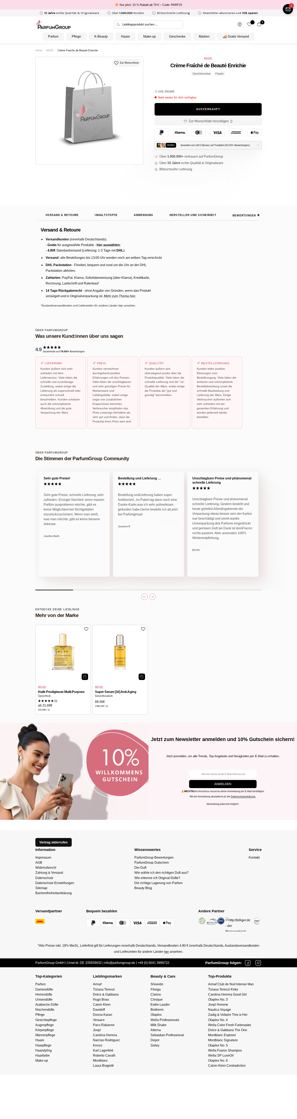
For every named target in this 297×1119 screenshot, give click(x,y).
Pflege (76, 36)
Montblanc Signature (223, 1040)
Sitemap (41, 888)
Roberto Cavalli (104, 1055)
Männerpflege (45, 1035)
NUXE (50, 50)
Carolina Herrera (105, 1035)
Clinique (157, 999)
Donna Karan (102, 1014)
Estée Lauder (160, 1004)
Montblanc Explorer (222, 1035)
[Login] (239, 24)
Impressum (43, 857)
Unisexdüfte (44, 999)
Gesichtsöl (44, 696)
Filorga (156, 989)
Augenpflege (44, 1025)
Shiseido (157, 984)
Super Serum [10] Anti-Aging (115, 692)
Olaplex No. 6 (218, 1060)
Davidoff (99, 1009)
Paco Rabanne (104, 1025)
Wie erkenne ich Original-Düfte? (157, 878)
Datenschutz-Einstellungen (54, 883)
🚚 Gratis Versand (236, 36)
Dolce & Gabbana (106, 994)
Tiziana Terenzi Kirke (223, 989)
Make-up (149, 36)
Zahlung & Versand (49, 872)
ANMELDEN (222, 784)
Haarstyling (43, 1050)
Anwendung (143, 215)
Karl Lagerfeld (103, 1050)
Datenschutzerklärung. (243, 796)
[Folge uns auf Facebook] (247, 962)
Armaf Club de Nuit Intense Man (231, 984)
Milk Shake (158, 1025)
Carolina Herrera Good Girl (227, 994)
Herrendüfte (43, 994)
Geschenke (177, 36)
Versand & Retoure (62, 215)
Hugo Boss (101, 999)
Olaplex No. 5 (218, 1045)
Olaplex (156, 1014)
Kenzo (97, 1045)
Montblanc (100, 1060)
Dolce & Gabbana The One (227, 1030)
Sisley (155, 1045)
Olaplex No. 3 (218, 999)
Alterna (156, 1030)
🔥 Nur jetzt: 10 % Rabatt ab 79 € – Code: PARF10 (148, 4)
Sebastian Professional (167, 1035)
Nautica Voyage (219, 1009)
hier (166, 951)
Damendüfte (44, 989)
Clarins (156, 994)
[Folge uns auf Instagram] (258, 962)
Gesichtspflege (46, 1020)
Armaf (97, 984)
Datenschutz (44, 878)
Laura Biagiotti (103, 1065)
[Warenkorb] (259, 24)
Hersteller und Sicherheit (193, 215)
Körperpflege (44, 1030)
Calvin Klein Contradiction (227, 1065)
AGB (38, 862)
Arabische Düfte (46, 1004)
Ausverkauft (208, 109)
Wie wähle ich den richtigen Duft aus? (161, 872)
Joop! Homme (218, 1004)
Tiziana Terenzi (104, 989)
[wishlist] (249, 24)
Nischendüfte (44, 1009)
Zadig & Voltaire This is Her (228, 1014)
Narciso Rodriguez (106, 1040)
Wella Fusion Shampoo (225, 1050)
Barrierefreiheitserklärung (53, 893)
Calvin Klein (102, 1004)
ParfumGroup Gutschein (151, 862)
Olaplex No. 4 (218, 1020)
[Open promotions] (288, 9)
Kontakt (254, 857)
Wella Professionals (165, 1020)
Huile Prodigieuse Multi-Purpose (61, 692)
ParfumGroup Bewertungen (154, 857)
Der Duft (140, 867)
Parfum (53, 36)
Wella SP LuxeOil (221, 1055)
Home (38, 50)
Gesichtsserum (104, 696)
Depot (155, 1040)
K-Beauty (101, 36)
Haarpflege (43, 1045)
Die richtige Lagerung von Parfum (158, 883)
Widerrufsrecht (45, 867)
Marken (204, 36)
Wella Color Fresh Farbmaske (229, 1025)
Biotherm (157, 1009)
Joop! (97, 1030)
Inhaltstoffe (106, 215)
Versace (99, 1020)
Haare (125, 36)
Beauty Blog (143, 888)
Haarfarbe (42, 1055)
